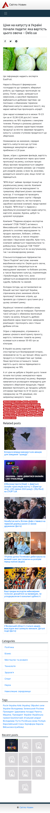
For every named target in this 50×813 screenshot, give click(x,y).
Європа (39, 724)
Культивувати (9, 412)
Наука (8, 685)
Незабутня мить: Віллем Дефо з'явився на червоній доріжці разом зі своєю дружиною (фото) (24, 523)
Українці (26, 705)
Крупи (41, 410)
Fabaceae (33, 402)
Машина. (7, 714)
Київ (19, 705)
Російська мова (29, 721)
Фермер (22, 407)
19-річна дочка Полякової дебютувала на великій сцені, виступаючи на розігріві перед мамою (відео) (24, 559)
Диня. (40, 412)
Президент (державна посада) (18, 711)
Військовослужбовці (13, 727)
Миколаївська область (12, 402)
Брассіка (32, 412)
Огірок (37, 407)
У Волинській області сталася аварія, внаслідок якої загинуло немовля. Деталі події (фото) (24, 628)
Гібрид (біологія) (10, 415)
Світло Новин (17, 4)
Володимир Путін (12, 721)
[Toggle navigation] (5, 13)
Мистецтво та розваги (16, 660)
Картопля (23, 410)
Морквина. (8, 404)
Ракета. (38, 711)
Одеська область (10, 407)
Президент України (22, 714)
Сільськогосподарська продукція (27, 404)
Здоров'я (9, 672)
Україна (13, 705)
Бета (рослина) (22, 412)
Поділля (29, 415)
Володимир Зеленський (23, 708)
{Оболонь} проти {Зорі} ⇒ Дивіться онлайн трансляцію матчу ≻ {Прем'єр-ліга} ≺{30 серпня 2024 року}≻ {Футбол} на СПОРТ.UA (23, 488)
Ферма (25, 402)
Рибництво (38, 415)
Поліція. (42, 721)
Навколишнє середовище (18, 691)
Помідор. (30, 407)
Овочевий (13, 410)
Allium (6, 410)
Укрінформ (29, 724)
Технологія (10, 666)
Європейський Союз (13, 724)
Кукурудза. (32, 410)
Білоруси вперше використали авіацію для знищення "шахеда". (23, 453)
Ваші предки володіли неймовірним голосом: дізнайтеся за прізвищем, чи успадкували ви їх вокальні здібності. (22, 593)
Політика (9, 647)
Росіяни (40, 708)
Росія (5, 705)
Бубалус (21, 415)
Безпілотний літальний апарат (26, 717)
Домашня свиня (10, 418)
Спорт (8, 678)
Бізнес (8, 653)
